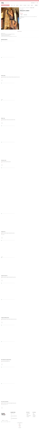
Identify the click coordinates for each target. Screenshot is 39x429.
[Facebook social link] (21, 18)
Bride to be (3, 118)
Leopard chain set (4, 275)
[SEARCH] (29, 3)
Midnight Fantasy (28, 7)
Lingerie (32, 16)
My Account (34, 415)
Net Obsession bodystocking (6, 359)
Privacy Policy (28, 413)
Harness (6, 161)
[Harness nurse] (7, 133)
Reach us (36, 5)
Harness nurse (3, 160)
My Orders (34, 416)
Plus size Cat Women (4, 401)
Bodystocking (24, 16)
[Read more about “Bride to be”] (2, 123)
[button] (2, 80)
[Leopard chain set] (7, 248)
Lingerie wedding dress (5, 317)
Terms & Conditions (29, 415)
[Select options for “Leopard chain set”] (2, 280)
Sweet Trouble (13, 119)
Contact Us (28, 416)
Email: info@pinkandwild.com (14, 418)
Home (20, 7)
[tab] (19, 31)
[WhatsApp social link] (37, 0)
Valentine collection (22, 17)
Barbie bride (3, 75)
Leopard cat (3, 231)
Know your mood (23, 7)
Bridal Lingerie (4, 119)
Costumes (7, 119)
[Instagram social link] (36, 0)
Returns (27, 414)
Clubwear (27, 16)
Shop (33, 413)
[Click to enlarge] (1, 421)
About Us (34, 414)
